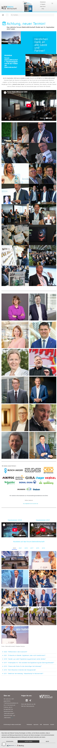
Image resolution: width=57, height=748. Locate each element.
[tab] (28, 652)
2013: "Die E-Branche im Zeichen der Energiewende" (20, 670)
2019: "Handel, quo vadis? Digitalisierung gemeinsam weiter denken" (25, 659)
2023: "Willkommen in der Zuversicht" (15, 652)
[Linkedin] (27, 700)
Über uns (7, 695)
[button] (7, 15)
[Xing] (30, 700)
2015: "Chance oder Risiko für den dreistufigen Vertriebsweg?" (23, 666)
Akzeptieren (28, 741)
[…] (12, 717)
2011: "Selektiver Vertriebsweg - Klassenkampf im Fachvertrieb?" (23, 673)
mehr (47, 741)
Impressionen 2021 (43, 520)
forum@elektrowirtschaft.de (30, 503)
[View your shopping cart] (52, 3)
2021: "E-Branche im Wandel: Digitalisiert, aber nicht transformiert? (24, 655)
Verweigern (9, 741)
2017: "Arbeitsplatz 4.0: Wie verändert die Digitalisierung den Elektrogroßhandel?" (29, 662)
